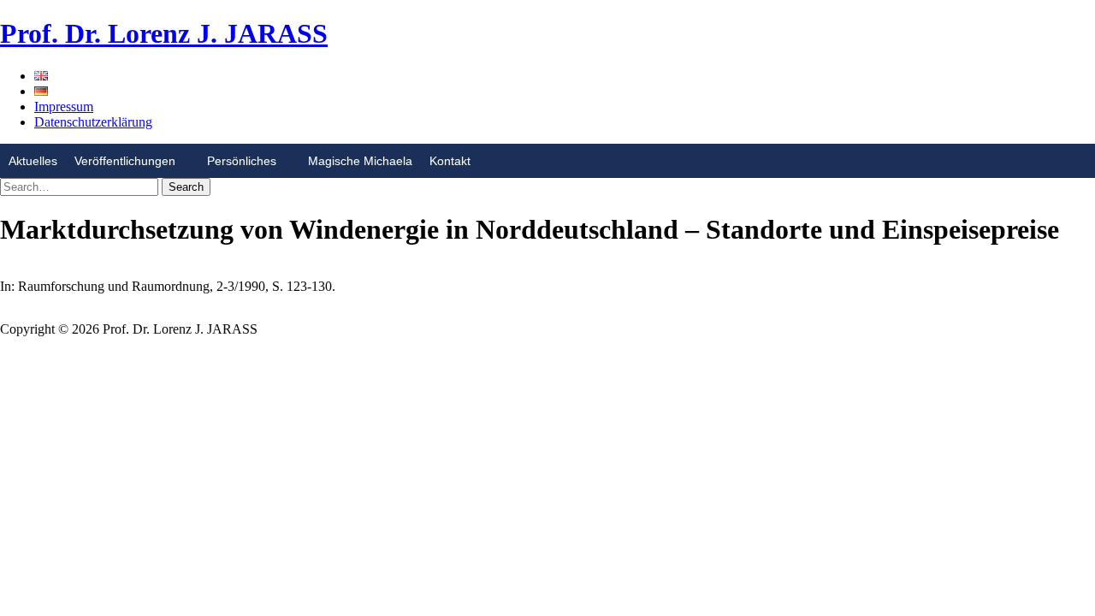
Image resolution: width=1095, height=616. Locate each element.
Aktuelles (33, 161)
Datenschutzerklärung (93, 122)
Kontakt (450, 161)
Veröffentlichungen (124, 161)
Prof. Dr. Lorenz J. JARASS (164, 33)
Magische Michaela (360, 161)
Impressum (63, 106)
